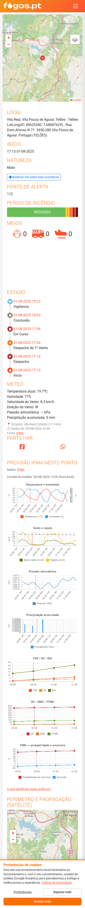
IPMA (20, 433)
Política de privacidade (56, 882)
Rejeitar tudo (62, 892)
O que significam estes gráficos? (29, 789)
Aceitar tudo (42, 901)
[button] (8, 37)
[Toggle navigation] (76, 6)
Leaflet (77, 100)
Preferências (23, 892)
